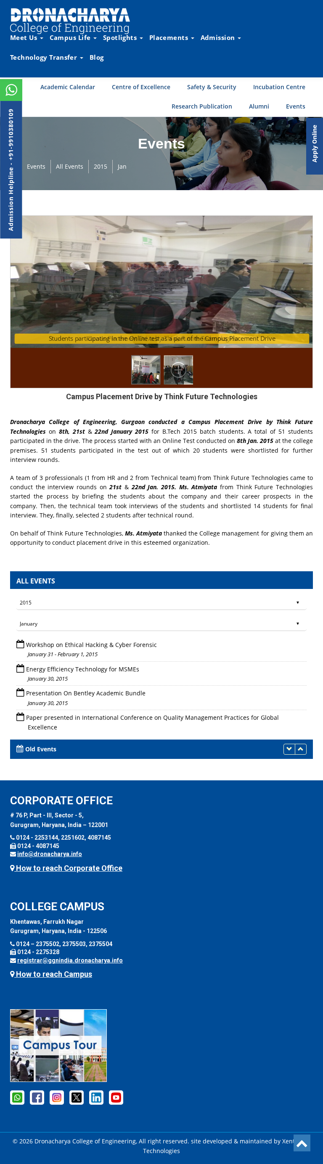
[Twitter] (76, 1097)
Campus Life (71, 37)
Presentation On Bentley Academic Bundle (86, 669)
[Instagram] (57, 1097)
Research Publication (202, 106)
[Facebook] (17, 1097)
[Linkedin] (96, 1097)
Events (295, 106)
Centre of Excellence (141, 87)
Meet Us (24, 37)
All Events (69, 166)
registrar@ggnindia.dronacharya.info (70, 960)
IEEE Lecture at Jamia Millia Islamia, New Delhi (91, 727)
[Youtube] (116, 1097)
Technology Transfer (44, 57)
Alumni (259, 106)
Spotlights (121, 37)
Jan (122, 166)
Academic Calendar (67, 87)
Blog (97, 57)
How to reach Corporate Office (68, 868)
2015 (100, 166)
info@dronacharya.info (49, 854)
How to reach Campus (53, 974)
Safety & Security (211, 87)
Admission (219, 37)
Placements (169, 37)
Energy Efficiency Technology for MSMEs (82, 645)
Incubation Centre (279, 87)
